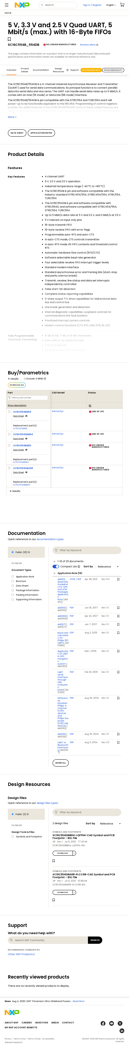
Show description (17, 405)
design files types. (47, 803)
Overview (11, 69)
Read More (78, 1001)
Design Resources (58, 70)
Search (95, 940)
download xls (17, 385)
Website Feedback (13, 1042)
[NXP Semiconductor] (22, 5)
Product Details (25, 70)
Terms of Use (19, 1038)
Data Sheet (18, 416)
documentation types (50, 539)
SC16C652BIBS (20, 428)
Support (74, 69)
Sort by (88, 566)
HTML (73, 579)
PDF (79, 579)
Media (55, 1022)
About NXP (11, 1022)
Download (62, 853)
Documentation (41, 69)
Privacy (8, 1038)
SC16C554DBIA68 (23, 468)
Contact (68, 1022)
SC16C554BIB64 (22, 411)
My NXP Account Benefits (21, 1027)
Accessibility (48, 1038)
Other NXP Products (20, 954)
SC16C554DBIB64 (23, 434)
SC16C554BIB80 (22, 445)
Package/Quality (113, 70)
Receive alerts (88, 44)
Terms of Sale (33, 1038)
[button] (111, 5)
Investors (41, 1022)
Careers (27, 1022)
